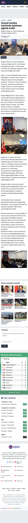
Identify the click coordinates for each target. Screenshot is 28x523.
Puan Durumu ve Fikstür (6, 476)
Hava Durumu (20, 466)
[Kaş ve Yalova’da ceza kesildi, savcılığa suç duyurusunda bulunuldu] (7, 315)
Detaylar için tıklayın (14, 392)
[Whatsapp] (20, 462)
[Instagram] (12, 462)
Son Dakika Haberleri (8, 480)
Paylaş (4, 57)
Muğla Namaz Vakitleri (5, 471)
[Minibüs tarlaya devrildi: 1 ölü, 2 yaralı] (21, 302)
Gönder (4, 346)
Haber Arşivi (19, 480)
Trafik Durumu (19, 470)
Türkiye (18, 490)
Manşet (10, 20)
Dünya (3, 6)
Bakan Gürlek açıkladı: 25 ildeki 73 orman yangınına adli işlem (20, 295)
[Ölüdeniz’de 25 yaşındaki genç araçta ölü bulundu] (7, 289)
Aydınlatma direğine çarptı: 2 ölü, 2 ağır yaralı (6, 308)
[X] (10, 462)
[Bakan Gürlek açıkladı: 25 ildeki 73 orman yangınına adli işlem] (21, 289)
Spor (9, 490)
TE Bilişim (9, 508)
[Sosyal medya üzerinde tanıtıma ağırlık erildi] (14, 47)
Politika (21, 6)
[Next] (18, 462)
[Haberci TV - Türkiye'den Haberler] (6, 2)
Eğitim (9, 6)
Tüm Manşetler (20, 475)
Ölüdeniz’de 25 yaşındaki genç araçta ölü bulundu (7, 295)
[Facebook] (7, 462)
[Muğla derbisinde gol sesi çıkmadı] (21, 315)
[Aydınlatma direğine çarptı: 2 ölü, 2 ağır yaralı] (7, 302)
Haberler (3, 20)
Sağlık (23, 488)
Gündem (15, 6)
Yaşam (13, 490)
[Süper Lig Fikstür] (26, 398)
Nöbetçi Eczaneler (7, 466)
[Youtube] (15, 462)
